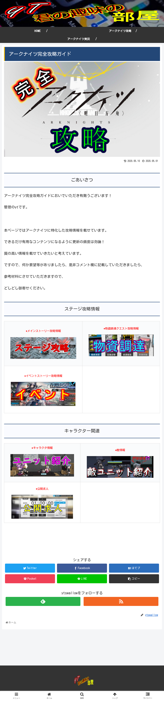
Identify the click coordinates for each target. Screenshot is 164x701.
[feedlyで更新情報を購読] (43, 601)
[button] (152, 464)
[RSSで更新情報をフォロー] (121, 601)
